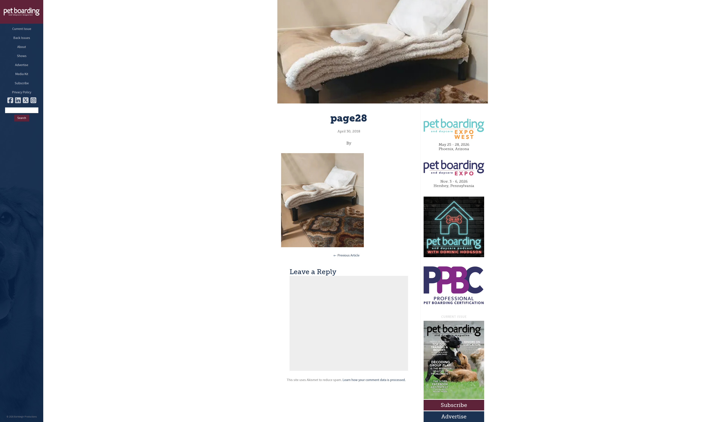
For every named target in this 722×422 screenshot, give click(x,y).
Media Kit (21, 74)
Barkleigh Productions (25, 416)
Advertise (21, 65)
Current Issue (21, 29)
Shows (22, 56)
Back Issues (21, 38)
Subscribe (22, 83)
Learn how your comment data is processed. (374, 380)
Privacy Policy (21, 92)
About (21, 47)
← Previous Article (346, 255)
